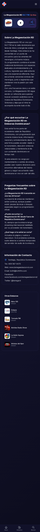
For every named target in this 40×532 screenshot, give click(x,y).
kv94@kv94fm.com (18, 271)
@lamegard (16, 280)
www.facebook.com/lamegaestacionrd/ (21, 277)
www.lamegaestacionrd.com (21, 267)
